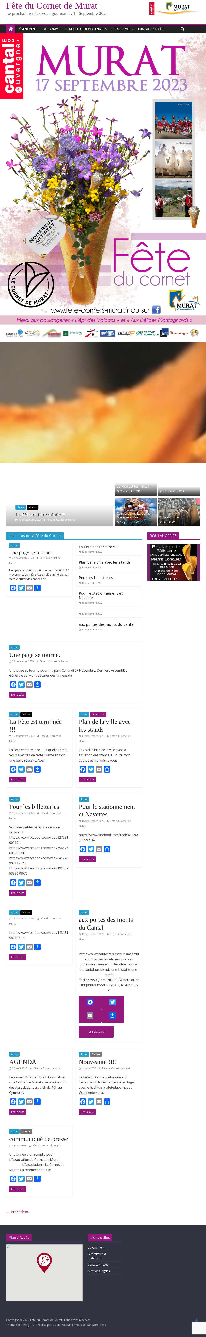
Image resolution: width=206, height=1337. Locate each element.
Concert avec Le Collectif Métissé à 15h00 (135, 515)
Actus (16, 507)
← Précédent (17, 1211)
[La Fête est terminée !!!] (59, 469)
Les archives (120, 29)
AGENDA (22, 1061)
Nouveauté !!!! (98, 1061)
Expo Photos (169, 517)
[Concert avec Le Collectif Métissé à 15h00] (136, 500)
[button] (44, 1263)
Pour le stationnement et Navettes (101, 595)
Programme (51, 29)
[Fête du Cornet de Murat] (10, 29)
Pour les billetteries (96, 577)
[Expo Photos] (179, 500)
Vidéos (28, 507)
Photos (96, 1054)
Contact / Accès (150, 29)
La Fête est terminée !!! (36, 514)
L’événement (27, 29)
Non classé (98, 714)
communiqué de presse (38, 1138)
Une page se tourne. (30, 553)
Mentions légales (99, 1271)
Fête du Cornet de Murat (51, 5)
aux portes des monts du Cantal (106, 624)
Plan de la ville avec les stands (105, 562)
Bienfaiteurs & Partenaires (86, 29)
